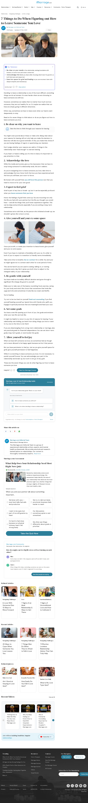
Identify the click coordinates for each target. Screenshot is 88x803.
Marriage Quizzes (36, 763)
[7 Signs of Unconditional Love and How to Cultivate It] (47, 591)
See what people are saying (41, 574)
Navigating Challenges (9, 599)
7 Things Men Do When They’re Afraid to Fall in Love (26, 647)
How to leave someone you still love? (25, 401)
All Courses (48, 768)
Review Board (13, 785)
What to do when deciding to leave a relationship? (29, 406)
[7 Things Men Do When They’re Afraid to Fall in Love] (28, 633)
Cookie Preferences (45, 789)
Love (22, 599)
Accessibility (43, 785)
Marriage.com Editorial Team (16, 27)
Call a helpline (29, 419)
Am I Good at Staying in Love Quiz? (9, 683)
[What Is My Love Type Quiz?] (47, 676)
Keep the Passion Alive (28, 678)
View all (51, 697)
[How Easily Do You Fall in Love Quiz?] (28, 674)
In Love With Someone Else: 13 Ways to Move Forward (8, 606)
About (3, 785)
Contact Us (34, 785)
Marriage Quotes (35, 766)
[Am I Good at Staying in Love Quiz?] (9, 674)
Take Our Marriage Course (27, 370)
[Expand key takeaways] (52, 67)
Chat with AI (22, 87)
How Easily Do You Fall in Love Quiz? (27, 683)
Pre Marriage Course (51, 765)
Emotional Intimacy (46, 599)
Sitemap (67, 789)
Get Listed (66, 757)
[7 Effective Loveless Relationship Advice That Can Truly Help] (47, 633)
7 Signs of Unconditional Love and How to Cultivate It (45, 606)
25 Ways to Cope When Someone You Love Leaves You (8, 649)
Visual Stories (35, 773)
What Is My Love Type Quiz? (46, 684)
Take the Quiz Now (29, 533)
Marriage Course (50, 757)
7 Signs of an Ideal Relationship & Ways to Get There (26, 607)
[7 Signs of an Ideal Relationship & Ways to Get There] (28, 591)
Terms (51, 419)
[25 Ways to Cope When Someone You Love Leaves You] (9, 633)
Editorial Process (14, 789)
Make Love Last (7, 678)
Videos (33, 770)
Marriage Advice (35, 760)
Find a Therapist (38, 419)
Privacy (3, 789)
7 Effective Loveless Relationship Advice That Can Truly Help (46, 649)
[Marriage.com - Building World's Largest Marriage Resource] (44, 4)
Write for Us (79, 757)
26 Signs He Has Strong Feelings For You (14, 762)
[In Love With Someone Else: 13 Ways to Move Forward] (9, 591)
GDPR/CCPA (34, 789)
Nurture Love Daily (45, 679)
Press (24, 785)
